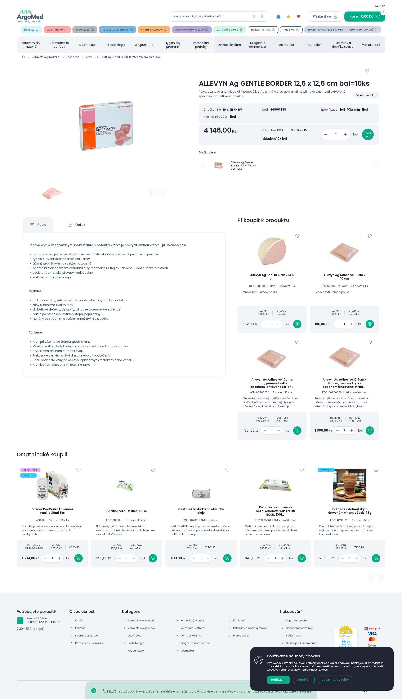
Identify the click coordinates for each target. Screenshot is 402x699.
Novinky (29, 29)
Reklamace (293, 635)
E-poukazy (82, 29)
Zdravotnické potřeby (59, 45)
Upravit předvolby (335, 679)
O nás (79, 620)
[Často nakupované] (288, 16)
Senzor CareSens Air (115, 29)
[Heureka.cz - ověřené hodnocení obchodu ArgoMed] (346, 640)
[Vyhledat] (262, 16)
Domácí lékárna (229, 45)
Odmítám (303, 679)
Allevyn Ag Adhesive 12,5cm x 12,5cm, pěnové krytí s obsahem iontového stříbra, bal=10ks (344, 383)
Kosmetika (286, 45)
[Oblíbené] (298, 16)
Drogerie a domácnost (257, 45)
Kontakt (80, 628)
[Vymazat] (254, 16)
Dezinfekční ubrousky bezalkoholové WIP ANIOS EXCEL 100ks (275, 511)
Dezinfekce (87, 45)
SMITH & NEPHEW (229, 109)
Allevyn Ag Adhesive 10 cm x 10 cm (344, 277)
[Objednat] (368, 134)
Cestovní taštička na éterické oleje (201, 511)
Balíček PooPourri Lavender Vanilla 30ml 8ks (52, 511)
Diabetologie (116, 45)
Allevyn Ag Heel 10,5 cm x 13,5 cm (272, 277)
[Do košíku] (297, 324)
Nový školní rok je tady (189, 29)
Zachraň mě (55, 29)
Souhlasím (278, 679)
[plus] (346, 134)
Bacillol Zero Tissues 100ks (126, 511)
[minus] (325, 134)
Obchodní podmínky (299, 628)
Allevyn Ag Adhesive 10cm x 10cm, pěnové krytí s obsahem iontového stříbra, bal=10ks (272, 383)
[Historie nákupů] (278, 16)
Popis (41, 224)
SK (383, 6)
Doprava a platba (86, 635)
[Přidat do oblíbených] (367, 71)
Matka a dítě (371, 45)
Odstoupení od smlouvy (301, 643)
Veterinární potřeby (201, 45)
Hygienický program (172, 45)
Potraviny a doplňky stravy (342, 45)
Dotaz (80, 224)
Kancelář (314, 45)
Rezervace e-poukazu (89, 643)
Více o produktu (366, 95)
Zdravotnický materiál (31, 45)
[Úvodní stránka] (23, 57)
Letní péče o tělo (227, 29)
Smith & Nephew (151, 29)
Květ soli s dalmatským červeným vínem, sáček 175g (349, 511)
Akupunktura (144, 45)
